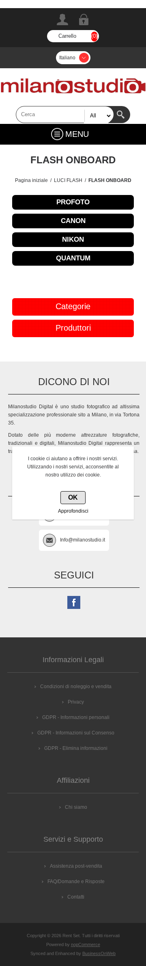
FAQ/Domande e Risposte (76, 881)
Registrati (62, 19)
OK (73, 497)
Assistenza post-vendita (76, 866)
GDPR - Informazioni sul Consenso (75, 733)
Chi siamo (76, 807)
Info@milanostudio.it (82, 540)
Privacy (76, 702)
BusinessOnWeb (99, 953)
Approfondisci (73, 511)
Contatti (75, 897)
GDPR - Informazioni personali (76, 717)
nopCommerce (85, 944)
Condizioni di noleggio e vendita (76, 686)
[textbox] (65, 114)
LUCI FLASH (68, 180)
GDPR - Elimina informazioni (75, 748)
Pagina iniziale (31, 180)
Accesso (83, 19)
